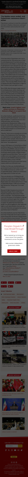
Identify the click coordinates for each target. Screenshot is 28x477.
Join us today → (14, 251)
